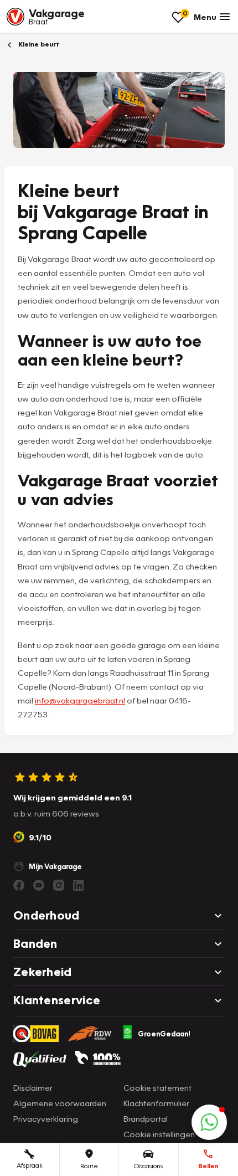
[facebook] (18, 885)
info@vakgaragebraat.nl (80, 700)
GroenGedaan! (164, 1033)
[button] (209, 1122)
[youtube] (38, 885)
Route (89, 1166)
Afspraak (30, 1165)
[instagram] (58, 885)
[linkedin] (78, 885)
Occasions (148, 1166)
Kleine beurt (38, 44)
